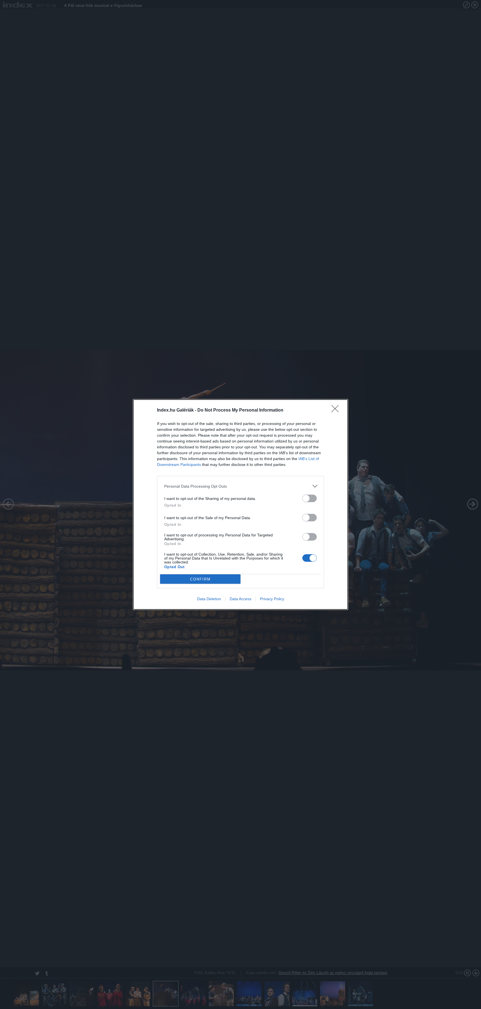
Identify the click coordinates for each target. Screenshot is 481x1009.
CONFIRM (200, 579)
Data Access (240, 599)
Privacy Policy (272, 599)
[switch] (309, 498)
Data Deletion (209, 599)
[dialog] (240, 504)
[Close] (337, 410)
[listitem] (240, 486)
